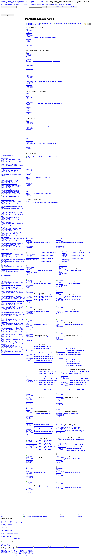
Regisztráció (69, 4)
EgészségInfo (18, 185)
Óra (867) (13, 304)
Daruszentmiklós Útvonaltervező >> (42, 311)
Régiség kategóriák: (5, 281)
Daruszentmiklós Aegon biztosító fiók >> (43, 354)
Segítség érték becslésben (6, 530)
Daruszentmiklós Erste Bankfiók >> (47, 384)
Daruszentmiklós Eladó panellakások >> (45, 446)
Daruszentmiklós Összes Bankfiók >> (47, 371)
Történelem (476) (18, 347)
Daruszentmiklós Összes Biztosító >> (42, 346)
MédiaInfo (16, 191)
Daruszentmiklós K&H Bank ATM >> (77, 376)
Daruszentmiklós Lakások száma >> (72, 413)
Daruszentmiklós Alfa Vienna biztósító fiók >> (44, 358)
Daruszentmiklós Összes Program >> (42, 424)
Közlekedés (17, 222)
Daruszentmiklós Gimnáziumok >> (78, 259)
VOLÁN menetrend (39, 515)
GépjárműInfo (19, 187)
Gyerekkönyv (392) (20, 327)
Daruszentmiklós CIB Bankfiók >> (46, 389)
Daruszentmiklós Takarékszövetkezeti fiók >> (49, 380)
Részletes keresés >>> (51, 6)
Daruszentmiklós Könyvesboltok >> (74, 358)
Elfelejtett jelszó (14, 551)
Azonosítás (3, 534)
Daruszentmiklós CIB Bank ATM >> (77, 389)
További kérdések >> (17, 538)
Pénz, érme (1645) (18, 307)
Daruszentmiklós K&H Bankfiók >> (46, 376)
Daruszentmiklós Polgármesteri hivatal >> (48, 253)
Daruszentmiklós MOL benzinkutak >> (75, 441)
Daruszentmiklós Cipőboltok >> (73, 356)
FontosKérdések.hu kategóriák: (7, 200)
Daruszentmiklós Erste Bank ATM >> (77, 384)
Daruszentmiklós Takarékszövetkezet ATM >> (79, 380)
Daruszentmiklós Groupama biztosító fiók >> (44, 352)
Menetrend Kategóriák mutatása (7, 15)
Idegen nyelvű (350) (20, 328)
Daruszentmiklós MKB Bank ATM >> (77, 382)
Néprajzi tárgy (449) (20, 303)
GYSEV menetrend (23, 551)
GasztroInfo (17, 186)
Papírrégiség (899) (19, 306)
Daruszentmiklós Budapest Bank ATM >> (78, 378)
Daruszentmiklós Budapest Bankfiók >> (48, 378)
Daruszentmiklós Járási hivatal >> (47, 258)
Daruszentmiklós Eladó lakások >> (44, 443)
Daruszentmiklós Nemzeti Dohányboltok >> (74, 399)
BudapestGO (14, 553)
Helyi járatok (3, 550)
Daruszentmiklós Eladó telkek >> (43, 449)
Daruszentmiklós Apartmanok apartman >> (74, 430)
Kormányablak (4, 531)
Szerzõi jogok (25, 555)
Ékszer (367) (15, 287)
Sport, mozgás (19, 232)
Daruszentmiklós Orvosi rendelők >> (45, 270)
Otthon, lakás (18, 228)
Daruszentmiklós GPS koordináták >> (42, 283)
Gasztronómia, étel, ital (5, 218)
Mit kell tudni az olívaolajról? (7, 521)
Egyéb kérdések (19, 208)
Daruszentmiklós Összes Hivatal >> (47, 252)
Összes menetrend (8, 4)
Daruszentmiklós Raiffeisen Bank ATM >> (78, 386)
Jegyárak (38, 4)
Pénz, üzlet (16, 229)
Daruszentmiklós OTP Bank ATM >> (77, 373)
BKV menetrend (32, 4)
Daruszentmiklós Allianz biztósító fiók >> (43, 356)
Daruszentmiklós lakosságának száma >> (43, 399)
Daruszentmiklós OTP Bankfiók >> (46, 373)
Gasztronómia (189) (20, 323)
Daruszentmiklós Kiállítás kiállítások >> (43, 433)
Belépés (63, 4)
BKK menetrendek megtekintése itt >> (41, 177)
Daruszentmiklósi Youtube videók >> (72, 487)
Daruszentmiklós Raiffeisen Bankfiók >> (48, 386)
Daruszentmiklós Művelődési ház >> (47, 259)
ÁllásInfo (16, 180)
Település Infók (44, 4)
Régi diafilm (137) (19, 341)
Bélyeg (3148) (16, 283)
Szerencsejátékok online (6, 275)
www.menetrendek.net (5, 544)
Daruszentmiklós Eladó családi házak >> (45, 441)
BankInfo (16, 181)
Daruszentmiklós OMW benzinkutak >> (75, 444)
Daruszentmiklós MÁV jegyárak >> (72, 297)
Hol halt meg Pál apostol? (6, 536)
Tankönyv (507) (17, 346)
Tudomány (16, 244)
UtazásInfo (16, 196)
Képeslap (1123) (17, 296)
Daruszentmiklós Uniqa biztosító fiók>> (43, 363)
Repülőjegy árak (4, 552)
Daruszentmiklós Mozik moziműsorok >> (43, 431)
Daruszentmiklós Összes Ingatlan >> (44, 440)
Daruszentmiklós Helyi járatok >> (41, 299)
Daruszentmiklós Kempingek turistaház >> (74, 431)
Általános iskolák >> (83, 256)
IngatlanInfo (17, 189)
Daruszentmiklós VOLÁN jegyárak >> (72, 299)
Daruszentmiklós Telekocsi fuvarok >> (43, 300)
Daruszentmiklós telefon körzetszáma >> (73, 242)
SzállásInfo (16, 192)
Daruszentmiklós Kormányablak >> (47, 256)
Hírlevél (13, 555)
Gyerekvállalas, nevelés (6, 221)
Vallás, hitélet (18, 249)
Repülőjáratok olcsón (5, 553)
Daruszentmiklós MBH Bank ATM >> (77, 375)
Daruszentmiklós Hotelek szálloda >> (72, 427)
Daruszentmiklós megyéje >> (40, 324)
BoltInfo (15, 184)
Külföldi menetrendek (5, 551)
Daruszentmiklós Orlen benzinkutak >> (75, 448)
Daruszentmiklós (74, 256)
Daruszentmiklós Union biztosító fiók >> (43, 362)
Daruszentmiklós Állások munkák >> (42, 458)
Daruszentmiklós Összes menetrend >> (43, 294)
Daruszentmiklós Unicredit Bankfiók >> (48, 387)
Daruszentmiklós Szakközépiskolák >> (79, 258)
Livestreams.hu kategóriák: (6, 253)
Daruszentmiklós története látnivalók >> (43, 413)
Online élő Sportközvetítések (7, 258)
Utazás (14, 245)
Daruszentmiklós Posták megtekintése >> (73, 324)
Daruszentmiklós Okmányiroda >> (47, 255)
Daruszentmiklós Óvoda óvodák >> (78, 255)
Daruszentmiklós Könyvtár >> (46, 261)
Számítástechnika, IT (5, 234)
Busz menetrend (16, 4)
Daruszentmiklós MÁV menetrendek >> (43, 297)
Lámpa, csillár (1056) (20, 297)
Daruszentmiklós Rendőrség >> (72, 311)
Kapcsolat (60, 4)
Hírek (50, 4)
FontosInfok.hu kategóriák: (6, 179)
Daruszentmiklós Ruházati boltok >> (74, 354)
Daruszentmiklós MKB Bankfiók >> (47, 382)
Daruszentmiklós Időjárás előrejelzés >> (73, 336)
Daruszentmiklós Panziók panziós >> (72, 428)
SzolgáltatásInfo (19, 193)
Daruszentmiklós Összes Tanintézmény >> (80, 252)
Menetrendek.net (7, 555)
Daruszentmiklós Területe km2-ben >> (42, 336)
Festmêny (3, 528)
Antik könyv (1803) (19, 319)
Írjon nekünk (14, 552)
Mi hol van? (54, 4)
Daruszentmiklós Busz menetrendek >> (43, 296)
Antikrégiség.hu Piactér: (6, 278)
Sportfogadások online (5, 272)
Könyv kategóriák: (5, 318)
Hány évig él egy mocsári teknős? (8, 524)
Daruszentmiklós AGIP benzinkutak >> (75, 443)
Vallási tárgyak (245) (20, 315)
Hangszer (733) (17, 294)
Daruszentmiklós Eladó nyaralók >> (44, 447)
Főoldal (2, 4)
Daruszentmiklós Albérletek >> (41, 472)
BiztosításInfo (18, 182)
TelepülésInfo (18, 195)
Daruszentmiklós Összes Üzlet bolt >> (75, 346)
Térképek (16, 170)
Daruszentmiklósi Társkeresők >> (72, 472)
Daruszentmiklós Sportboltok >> (73, 363)
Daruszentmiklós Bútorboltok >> (73, 352)
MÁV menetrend (22, 550)
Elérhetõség (18, 555)
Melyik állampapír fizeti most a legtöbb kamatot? (11, 522)
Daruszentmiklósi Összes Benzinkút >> (75, 439)
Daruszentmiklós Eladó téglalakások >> (45, 444)
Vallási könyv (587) (19, 354)
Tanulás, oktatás (19, 243)
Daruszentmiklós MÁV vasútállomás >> (73, 296)
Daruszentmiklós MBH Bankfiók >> (47, 375)
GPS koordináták (31, 553)
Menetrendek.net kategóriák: (7, 155)
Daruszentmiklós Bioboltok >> (73, 361)
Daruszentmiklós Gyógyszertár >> (75, 270)
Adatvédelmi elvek (32, 555)
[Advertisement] (25, 11)
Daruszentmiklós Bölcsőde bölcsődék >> (79, 253)
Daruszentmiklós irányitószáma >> (42, 242)
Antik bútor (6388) (18, 282)
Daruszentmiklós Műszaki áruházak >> (75, 350)
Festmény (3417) (17, 291)
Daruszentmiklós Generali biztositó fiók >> (44, 360)
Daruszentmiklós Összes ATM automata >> (79, 371)
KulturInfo (16, 190)
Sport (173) (14, 345)
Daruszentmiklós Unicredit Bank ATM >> (78, 387)
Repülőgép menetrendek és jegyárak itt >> (42, 193)
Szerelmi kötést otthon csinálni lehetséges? (10, 533)
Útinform (15, 171)
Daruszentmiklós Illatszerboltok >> (74, 359)
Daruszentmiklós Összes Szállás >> (72, 425)
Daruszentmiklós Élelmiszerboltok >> (74, 348)
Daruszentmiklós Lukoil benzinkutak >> (75, 450)
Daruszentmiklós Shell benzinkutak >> (75, 446)
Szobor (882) (15, 310)
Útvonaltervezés (20, 173)
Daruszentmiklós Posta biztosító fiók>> (43, 348)
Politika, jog (17, 230)
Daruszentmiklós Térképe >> (74, 283)
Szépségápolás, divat (5, 237)
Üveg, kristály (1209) (20, 314)
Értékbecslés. (3, 525)
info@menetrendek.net (5, 545)
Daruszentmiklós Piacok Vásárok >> (74, 365)
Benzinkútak (30, 551)
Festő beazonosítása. (5, 527)
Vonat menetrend (24, 4)
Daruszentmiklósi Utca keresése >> (42, 486)
